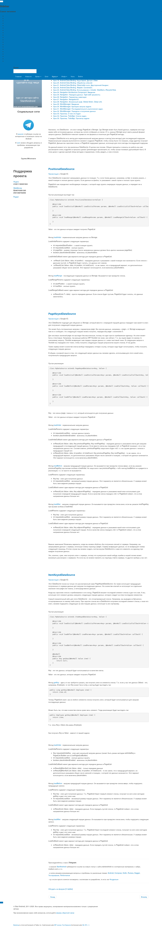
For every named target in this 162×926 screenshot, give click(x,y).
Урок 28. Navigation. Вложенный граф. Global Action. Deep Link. (77, 102)
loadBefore (58, 466)
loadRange (58, 275)
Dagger (137, 873)
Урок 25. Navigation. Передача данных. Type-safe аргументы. (77, 94)
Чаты (73, 76)
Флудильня (114, 879)
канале (20, 134)
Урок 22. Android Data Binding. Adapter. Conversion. (73, 87)
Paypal (16, 197)
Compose (118, 873)
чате (18, 142)
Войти (80, 76)
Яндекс (16, 181)
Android (111, 873)
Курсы (54, 76)
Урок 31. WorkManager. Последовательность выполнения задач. (78, 109)
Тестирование (53, 875)
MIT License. (58, 925)
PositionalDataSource (61, 169)
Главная (18, 76)
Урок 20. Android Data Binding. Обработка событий (72, 83)
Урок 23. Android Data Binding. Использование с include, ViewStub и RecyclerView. (84, 90)
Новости (28, 76)
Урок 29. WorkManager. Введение (66, 104)
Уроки (37, 76)
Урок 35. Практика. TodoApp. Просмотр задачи (71, 118)
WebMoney (17, 188)
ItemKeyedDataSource (61, 574)
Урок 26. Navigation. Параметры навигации (69, 97)
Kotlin (125, 873)
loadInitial (57, 237)
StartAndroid (61, 866)
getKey (56, 682)
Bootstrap (16, 925)
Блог (46, 76)
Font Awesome (66, 925)
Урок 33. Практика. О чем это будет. (67, 113)
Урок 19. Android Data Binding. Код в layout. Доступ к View (75, 80)
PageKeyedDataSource (62, 313)
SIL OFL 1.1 (85, 925)
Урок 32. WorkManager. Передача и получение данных (74, 111)
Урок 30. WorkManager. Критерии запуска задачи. (72, 106)
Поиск (16, 67)
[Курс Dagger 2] (27, 83)
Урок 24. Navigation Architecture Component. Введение (74, 92)
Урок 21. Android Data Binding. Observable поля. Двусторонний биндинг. (81, 85)
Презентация (53, 174)
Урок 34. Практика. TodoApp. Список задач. (70, 116)
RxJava (130, 873)
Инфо (63, 76)
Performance (65, 875)
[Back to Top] (1, 902)
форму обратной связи (65, 913)
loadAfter (57, 504)
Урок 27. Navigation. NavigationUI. (66, 99)
